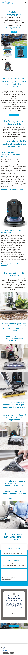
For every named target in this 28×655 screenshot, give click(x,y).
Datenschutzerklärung (14, 610)
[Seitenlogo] (7, 3)
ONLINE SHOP (14, 31)
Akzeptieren (14, 613)
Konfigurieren (5, 650)
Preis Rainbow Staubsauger (14, 114)
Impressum (15, 648)
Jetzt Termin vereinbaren (14, 625)
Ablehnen (12, 653)
